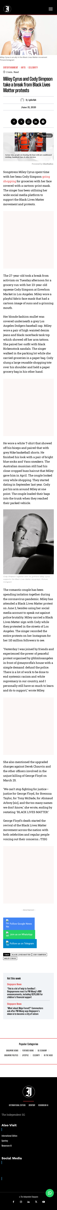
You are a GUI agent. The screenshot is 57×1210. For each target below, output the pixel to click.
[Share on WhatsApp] (50, 1193)
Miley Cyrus (10, 958)
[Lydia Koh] (23, 100)
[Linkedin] (36, 121)
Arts (23, 67)
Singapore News (14, 984)
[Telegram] (43, 121)
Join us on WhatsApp (21, 934)
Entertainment (10, 67)
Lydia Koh (32, 100)
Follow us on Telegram (22, 943)
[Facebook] (14, 121)
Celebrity (33, 67)
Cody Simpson (39, 955)
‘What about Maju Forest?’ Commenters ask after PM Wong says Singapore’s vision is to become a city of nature (25, 1011)
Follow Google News (21, 923)
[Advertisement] (28, 240)
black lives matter (21, 955)
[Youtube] (44, 1202)
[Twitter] (21, 121)
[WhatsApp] (28, 121)
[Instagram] (21, 1202)
